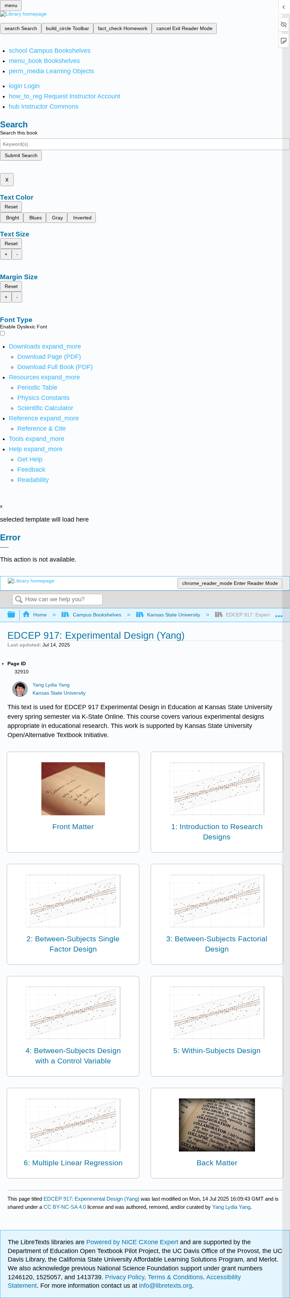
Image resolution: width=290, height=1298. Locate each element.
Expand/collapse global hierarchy (16, 614)
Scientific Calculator (45, 408)
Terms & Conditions (175, 1277)
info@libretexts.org (164, 1285)
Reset (11, 206)
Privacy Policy (124, 1277)
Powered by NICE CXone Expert (133, 1242)
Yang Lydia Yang (51, 685)
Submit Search (21, 155)
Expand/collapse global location (279, 612)
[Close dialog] (4, 547)
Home (40, 615)
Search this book (18, 133)
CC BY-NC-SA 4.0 (65, 1207)
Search (18, 600)
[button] (31, 469)
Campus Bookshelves (96, 615)
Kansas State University (174, 615)
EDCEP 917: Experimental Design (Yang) (91, 1199)
